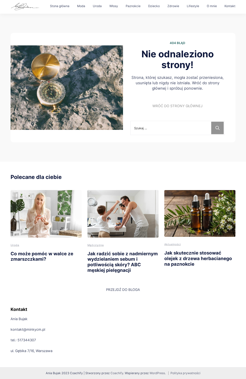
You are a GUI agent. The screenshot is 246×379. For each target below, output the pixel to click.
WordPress (157, 373)
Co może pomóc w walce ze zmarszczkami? (42, 256)
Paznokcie (133, 6)
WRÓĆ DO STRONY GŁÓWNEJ (177, 106)
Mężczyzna (95, 245)
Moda (81, 6)
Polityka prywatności (185, 373)
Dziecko (154, 6)
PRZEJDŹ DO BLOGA (123, 290)
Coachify (117, 373)
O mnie (212, 6)
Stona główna (59, 6)
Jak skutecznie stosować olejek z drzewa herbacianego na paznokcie (198, 258)
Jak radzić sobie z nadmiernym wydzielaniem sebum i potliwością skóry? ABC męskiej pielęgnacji (122, 262)
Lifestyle (193, 6)
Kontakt (229, 6)
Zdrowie (173, 6)
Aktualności (172, 244)
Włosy (113, 6)
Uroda (97, 6)
